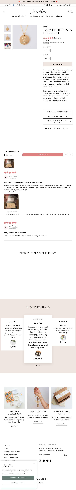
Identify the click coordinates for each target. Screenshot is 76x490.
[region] (18, 475)
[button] (48, 38)
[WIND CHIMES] (38, 398)
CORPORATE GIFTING (11, 458)
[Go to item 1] (9, 163)
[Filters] (66, 154)
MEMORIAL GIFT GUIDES (12, 452)
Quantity (47, 47)
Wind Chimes (20, 5)
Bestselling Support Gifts (37, 16)
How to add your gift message (58, 121)
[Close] (34, 463)
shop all (14, 426)
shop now (38, 422)
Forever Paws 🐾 (9, 5)
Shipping (46, 43)
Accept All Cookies (18, 478)
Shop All (24, 16)
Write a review (43, 155)
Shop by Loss (50, 16)
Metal (45, 55)
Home (45, 27)
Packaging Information (58, 112)
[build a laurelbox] (14, 398)
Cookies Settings (18, 483)
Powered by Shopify (38, 483)
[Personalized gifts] (61, 398)
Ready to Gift (16, 16)
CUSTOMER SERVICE (10, 455)
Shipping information (58, 116)
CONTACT (7, 446)
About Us (59, 16)
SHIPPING (7, 449)
